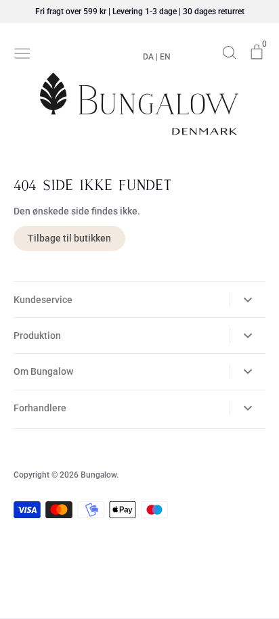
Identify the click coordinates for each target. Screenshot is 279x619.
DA (148, 57)
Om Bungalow (43, 371)
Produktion (37, 335)
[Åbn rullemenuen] (247, 299)
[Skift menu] (22, 52)
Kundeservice (43, 299)
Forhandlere (40, 408)
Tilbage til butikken (69, 238)
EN (165, 57)
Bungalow (98, 475)
